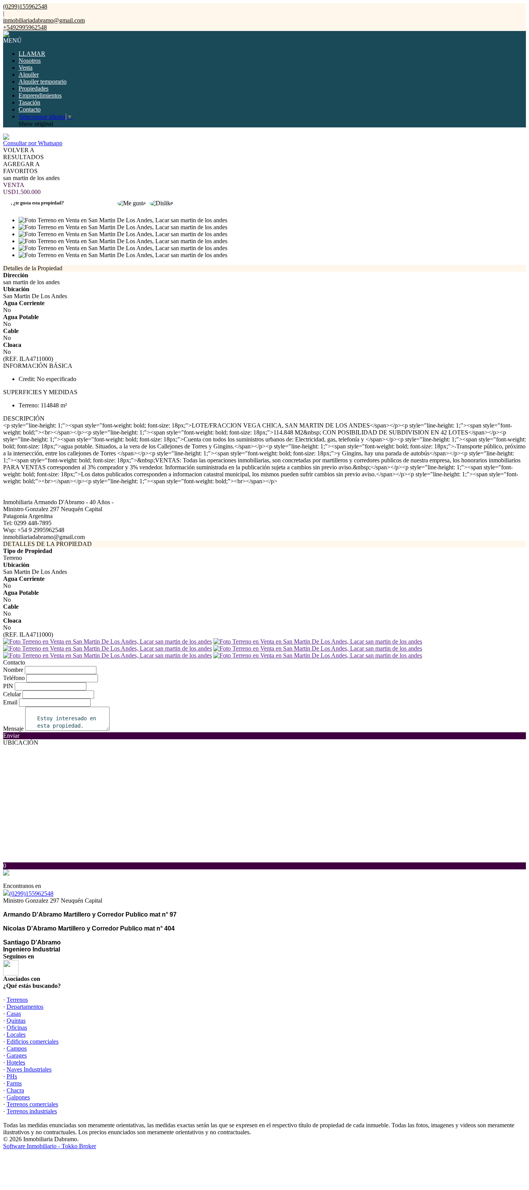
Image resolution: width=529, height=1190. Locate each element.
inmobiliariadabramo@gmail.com (44, 20)
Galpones (18, 1097)
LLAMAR (32, 53)
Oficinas (17, 1027)
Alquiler (29, 74)
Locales (16, 1034)
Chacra (15, 1090)
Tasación (29, 102)
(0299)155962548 (31, 893)
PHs (12, 1076)
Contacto (30, 109)
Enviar (11, 735)
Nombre (13, 669)
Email (10, 702)
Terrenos (17, 999)
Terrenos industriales (32, 1111)
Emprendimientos (40, 95)
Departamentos (25, 1006)
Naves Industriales (29, 1069)
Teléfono (14, 678)
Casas (14, 1013)
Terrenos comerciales (32, 1104)
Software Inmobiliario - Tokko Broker (49, 1146)
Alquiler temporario (43, 81)
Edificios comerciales (32, 1041)
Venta (26, 67)
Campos (17, 1048)
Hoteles (16, 1062)
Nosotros (30, 60)
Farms (14, 1083)
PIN (8, 686)
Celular (12, 694)
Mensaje (13, 728)
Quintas (16, 1020)
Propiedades (33, 88)
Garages (17, 1055)
